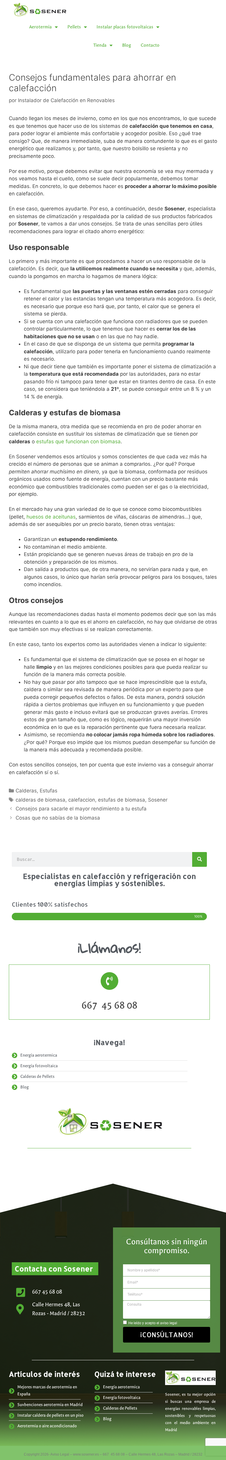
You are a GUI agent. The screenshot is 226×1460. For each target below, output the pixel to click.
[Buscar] (199, 859)
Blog (126, 45)
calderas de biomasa (40, 800)
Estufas (48, 791)
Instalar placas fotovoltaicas (125, 27)
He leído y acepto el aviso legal (152, 1323)
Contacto (150, 45)
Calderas (26, 791)
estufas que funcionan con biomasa (78, 441)
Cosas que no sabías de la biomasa (58, 818)
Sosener (157, 800)
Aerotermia (40, 27)
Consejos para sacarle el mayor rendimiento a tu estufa (81, 809)
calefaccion (81, 800)
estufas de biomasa (121, 800)
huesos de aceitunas (51, 517)
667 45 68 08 (109, 1005)
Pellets (74, 27)
